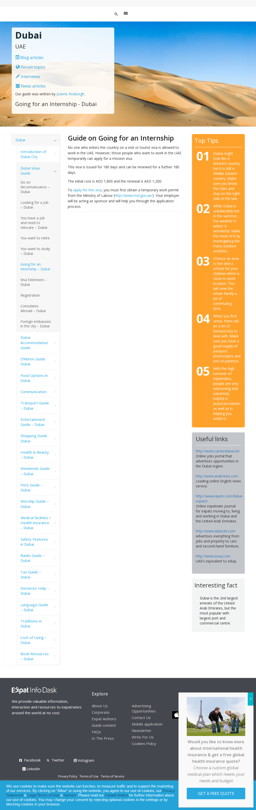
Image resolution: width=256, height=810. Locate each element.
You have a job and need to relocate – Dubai (33, 223)
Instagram (85, 760)
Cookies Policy (144, 743)
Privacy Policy (67, 776)
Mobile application (147, 723)
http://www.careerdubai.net (218, 451)
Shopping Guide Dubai (33, 438)
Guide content (104, 725)
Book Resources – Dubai (34, 656)
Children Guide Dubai (32, 361)
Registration (30, 295)
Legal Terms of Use (43, 795)
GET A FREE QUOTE (216, 793)
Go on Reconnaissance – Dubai (35, 187)
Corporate (101, 712)
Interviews (30, 76)
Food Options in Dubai (34, 378)
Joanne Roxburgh (70, 94)
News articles (33, 86)
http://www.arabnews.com (217, 476)
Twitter (58, 759)
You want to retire (35, 238)
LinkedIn (33, 768)
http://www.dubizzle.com (216, 531)
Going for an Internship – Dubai (35, 266)
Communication (33, 391)
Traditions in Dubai (31, 623)
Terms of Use (89, 776)
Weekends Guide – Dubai (35, 471)
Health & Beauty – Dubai (34, 455)
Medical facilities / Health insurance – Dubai (35, 522)
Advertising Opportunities (144, 708)
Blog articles (31, 57)
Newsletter (142, 730)
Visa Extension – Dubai (33, 282)
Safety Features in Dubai (34, 542)
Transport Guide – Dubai (34, 405)
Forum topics (32, 67)
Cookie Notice (116, 795)
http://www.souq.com (213, 556)
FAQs (96, 731)
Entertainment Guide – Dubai (32, 422)
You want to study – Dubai (35, 251)
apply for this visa (87, 190)
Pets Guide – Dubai (31, 487)
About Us (100, 705)
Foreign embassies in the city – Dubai (35, 324)
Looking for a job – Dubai (34, 205)
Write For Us (143, 736)
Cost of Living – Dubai (33, 640)
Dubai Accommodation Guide (34, 342)
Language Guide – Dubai (34, 607)
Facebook (32, 759)
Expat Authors (104, 718)
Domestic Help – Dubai (34, 591)
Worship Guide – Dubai (34, 504)
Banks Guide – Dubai (32, 558)
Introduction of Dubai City (33, 154)
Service (70, 795)
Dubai (20, 139)
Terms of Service (112, 776)
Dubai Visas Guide (30, 171)
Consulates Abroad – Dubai (33, 308)
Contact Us (141, 717)
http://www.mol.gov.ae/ (133, 195)
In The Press (103, 738)
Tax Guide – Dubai (30, 574)
